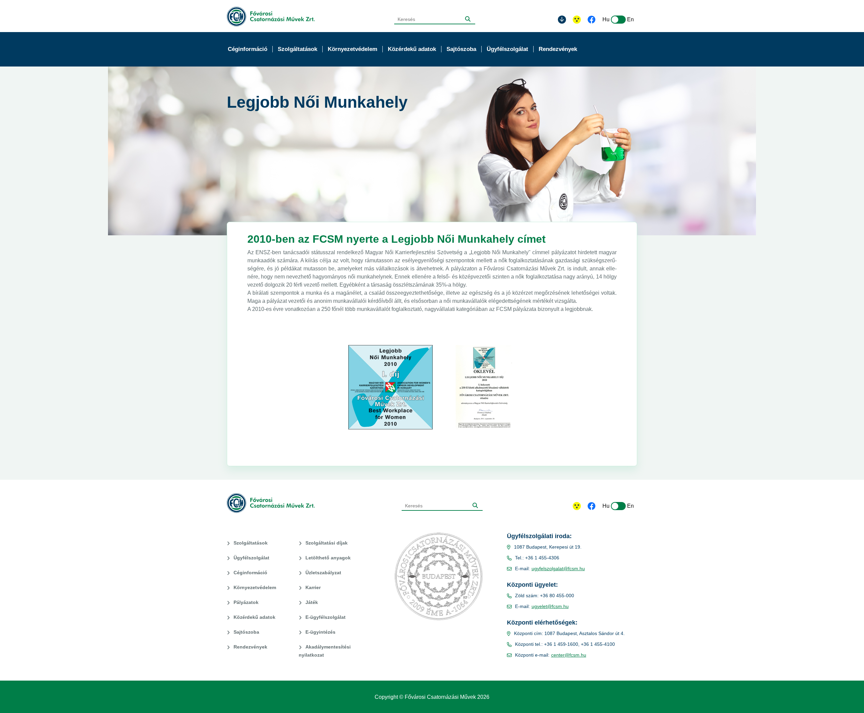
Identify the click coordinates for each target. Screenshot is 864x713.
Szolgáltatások (251, 543)
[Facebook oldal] (592, 20)
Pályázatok (246, 602)
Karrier (313, 587)
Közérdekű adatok (254, 617)
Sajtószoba (246, 632)
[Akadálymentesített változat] (577, 506)
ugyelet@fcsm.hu (550, 606)
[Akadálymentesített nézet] (577, 20)
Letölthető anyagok (328, 557)
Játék (311, 602)
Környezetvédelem (255, 587)
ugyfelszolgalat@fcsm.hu (558, 568)
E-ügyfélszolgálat (325, 617)
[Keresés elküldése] (468, 19)
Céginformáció (250, 572)
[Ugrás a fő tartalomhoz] (562, 20)
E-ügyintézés (320, 632)
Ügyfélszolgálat (251, 557)
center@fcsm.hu (568, 655)
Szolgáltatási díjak (326, 543)
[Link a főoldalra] (271, 17)
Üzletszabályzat (323, 572)
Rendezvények (250, 647)
